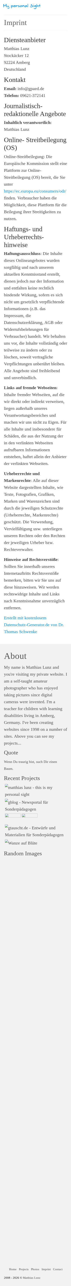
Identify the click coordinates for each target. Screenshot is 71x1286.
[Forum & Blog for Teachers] (35, 806)
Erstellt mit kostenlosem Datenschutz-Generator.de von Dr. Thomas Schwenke (34, 624)
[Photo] (20, 842)
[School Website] (12, 818)
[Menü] (64, 6)
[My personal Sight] (35, 791)
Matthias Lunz (31, 1277)
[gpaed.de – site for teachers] (35, 831)
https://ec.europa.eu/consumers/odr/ (35, 191)
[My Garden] (29, 818)
